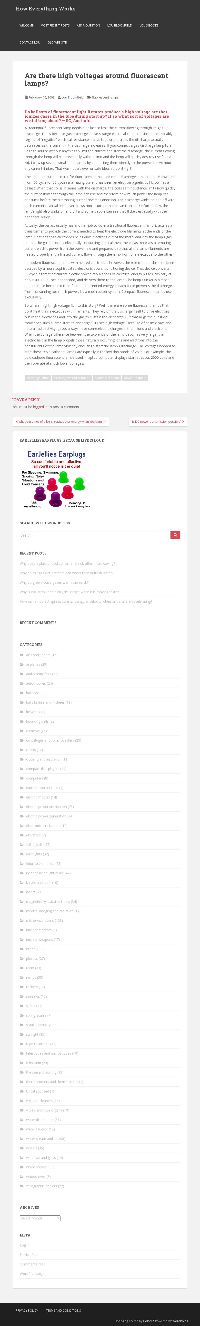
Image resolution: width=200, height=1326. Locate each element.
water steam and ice (42, 1138)
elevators (33, 835)
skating (31, 1005)
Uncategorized (37, 1091)
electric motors (38, 797)
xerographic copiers (41, 1186)
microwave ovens (40, 920)
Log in (25, 1245)
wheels (31, 1148)
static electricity (38, 1024)
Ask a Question (88, 25)
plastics (32, 958)
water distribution (40, 1119)
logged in (40, 406)
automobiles (36, 683)
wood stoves (36, 1167)
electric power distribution (72, 378)
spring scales (36, 1015)
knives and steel (38, 882)
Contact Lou (30, 42)
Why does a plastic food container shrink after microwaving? (67, 563)
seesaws (33, 996)
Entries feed (29, 1254)
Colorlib (148, 1321)
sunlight (32, 1034)
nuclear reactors (39, 930)
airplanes (33, 664)
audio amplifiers (38, 674)
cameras (33, 730)
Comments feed (32, 1264)
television (33, 1062)
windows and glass (41, 1157)
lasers (30, 892)
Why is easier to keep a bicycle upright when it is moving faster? (70, 592)
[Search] (175, 535)
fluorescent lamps (105, 97)
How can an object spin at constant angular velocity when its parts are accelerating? (86, 601)
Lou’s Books (149, 25)
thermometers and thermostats (51, 1081)
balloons (33, 692)
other (30, 949)
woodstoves (36, 1176)
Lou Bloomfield (119, 25)
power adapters (135, 378)
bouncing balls (37, 721)
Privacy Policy (27, 1310)
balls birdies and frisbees (45, 702)
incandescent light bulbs (45, 873)
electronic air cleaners (43, 825)
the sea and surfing (41, 1072)
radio (30, 968)
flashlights (34, 854)
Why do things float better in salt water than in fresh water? (66, 573)
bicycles (32, 711)
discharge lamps (37, 378)
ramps (31, 977)
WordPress (180, 1321)
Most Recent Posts (55, 25)
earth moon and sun (42, 787)
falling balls (34, 844)
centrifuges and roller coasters (50, 740)
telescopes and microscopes (48, 1053)
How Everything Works (46, 8)
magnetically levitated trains (48, 901)
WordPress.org (31, 1273)
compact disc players (42, 768)
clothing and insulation (43, 759)
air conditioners (38, 655)
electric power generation (46, 816)
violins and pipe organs (44, 1110)
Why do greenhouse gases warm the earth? (54, 582)
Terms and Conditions (63, 1310)
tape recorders (37, 1043)
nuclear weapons (39, 939)
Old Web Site (57, 42)
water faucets (37, 1129)
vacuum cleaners (39, 1100)
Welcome (26, 25)
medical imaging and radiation (49, 911)
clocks (31, 749)
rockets (32, 987)
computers (34, 778)
